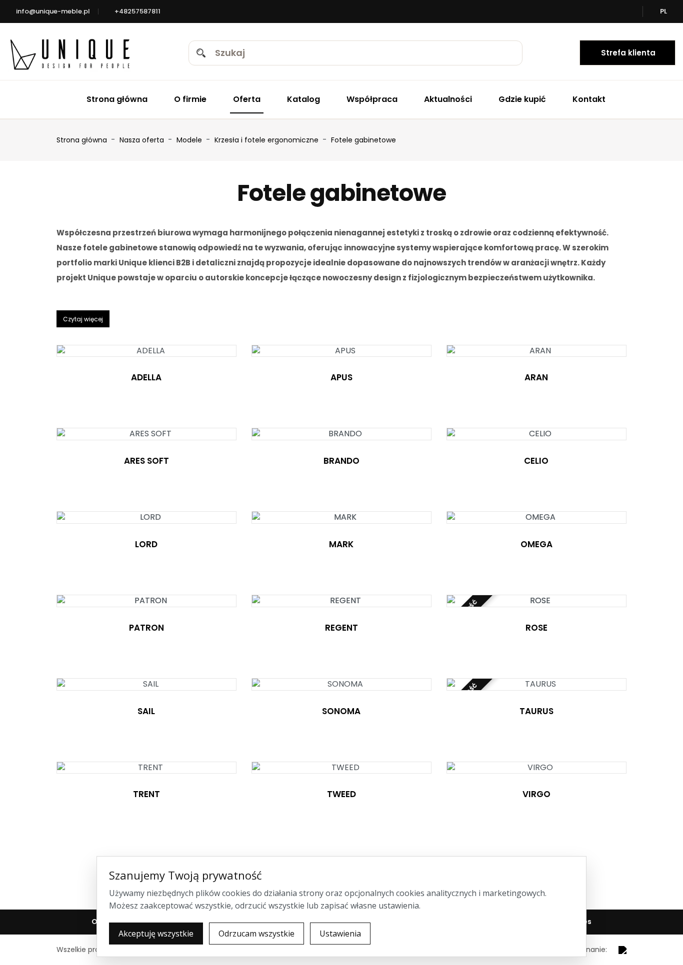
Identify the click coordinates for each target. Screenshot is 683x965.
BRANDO (342, 461)
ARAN (536, 377)
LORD (146, 544)
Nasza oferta (143, 140)
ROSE (537, 628)
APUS (341, 377)
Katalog (303, 99)
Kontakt (589, 99)
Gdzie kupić (522, 99)
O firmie (190, 99)
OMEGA (536, 544)
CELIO (536, 461)
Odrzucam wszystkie (256, 933)
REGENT (341, 628)
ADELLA (146, 377)
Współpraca (372, 99)
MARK (341, 544)
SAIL (146, 711)
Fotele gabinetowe (363, 140)
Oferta (246, 99)
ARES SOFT (146, 461)
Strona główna (117, 99)
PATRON (146, 628)
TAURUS (537, 711)
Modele (190, 140)
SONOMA (341, 711)
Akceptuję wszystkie (156, 933)
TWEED (341, 794)
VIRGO (536, 794)
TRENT (146, 794)
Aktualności (448, 99)
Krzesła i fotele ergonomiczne (267, 140)
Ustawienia (340, 933)
